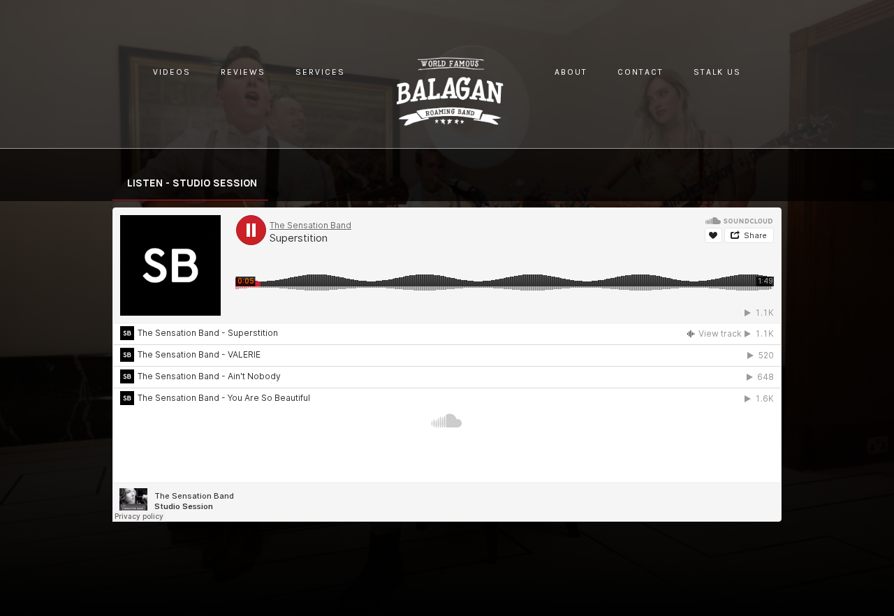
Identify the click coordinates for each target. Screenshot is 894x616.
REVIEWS (243, 72)
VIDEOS (172, 72)
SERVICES (320, 72)
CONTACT (640, 72)
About (571, 72)
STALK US (717, 72)
